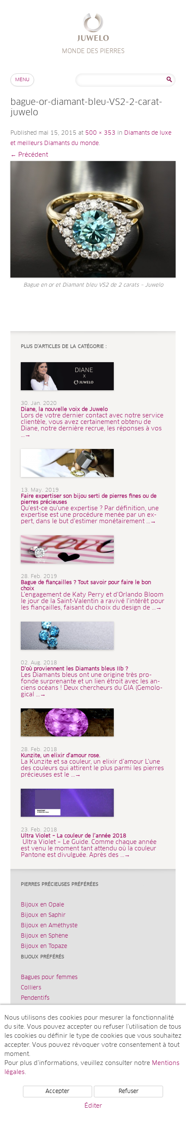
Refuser (129, 1091)
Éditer (93, 1106)
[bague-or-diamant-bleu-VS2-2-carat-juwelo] (93, 219)
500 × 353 (100, 133)
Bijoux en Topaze (44, 946)
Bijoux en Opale (42, 905)
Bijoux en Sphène (44, 936)
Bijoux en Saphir (43, 915)
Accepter (57, 1091)
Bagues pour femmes (49, 977)
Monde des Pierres (93, 28)
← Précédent (29, 155)
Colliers (31, 988)
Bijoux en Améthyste (49, 926)
